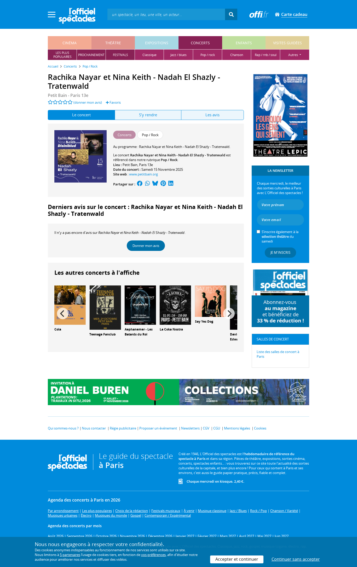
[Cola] (70, 304)
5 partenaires (70, 554)
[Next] (229, 313)
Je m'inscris (280, 252)
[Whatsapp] (147, 184)
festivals (120, 55)
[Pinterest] (163, 184)
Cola (57, 329)
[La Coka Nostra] (175, 304)
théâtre (113, 42)
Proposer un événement (158, 428)
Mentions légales (237, 428)
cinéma (69, 42)
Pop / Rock (169, 159)
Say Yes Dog (204, 321)
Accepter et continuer (236, 559)
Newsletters (190, 428)
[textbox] (166, 14)
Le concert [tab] (81, 114)
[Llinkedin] (171, 184)
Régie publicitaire (123, 428)
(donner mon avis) (87, 102)
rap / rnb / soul (266, 55)
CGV (206, 428)
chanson (236, 55)
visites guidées (287, 42)
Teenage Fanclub (102, 334)
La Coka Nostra (171, 329)
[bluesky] (155, 184)
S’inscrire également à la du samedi (280, 236)
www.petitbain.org (143, 174)
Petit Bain (130, 164)
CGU (216, 428)
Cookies (260, 428)
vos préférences (153, 554)
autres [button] (293, 55)
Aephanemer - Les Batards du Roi (139, 332)
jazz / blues (178, 55)
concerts (200, 42)
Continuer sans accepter (296, 559)
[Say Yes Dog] (210, 300)
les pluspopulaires (62, 55)
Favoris (115, 102)
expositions (156, 42)
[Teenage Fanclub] (105, 307)
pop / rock (207, 55)
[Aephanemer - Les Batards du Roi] (140, 304)
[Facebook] (139, 184)
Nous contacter (94, 428)
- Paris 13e (68, 95)
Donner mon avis (146, 245)
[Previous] (62, 313)
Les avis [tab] (212, 114)
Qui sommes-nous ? (63, 428)
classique (149, 55)
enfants (244, 42)
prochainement (91, 55)
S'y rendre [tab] (148, 114)
